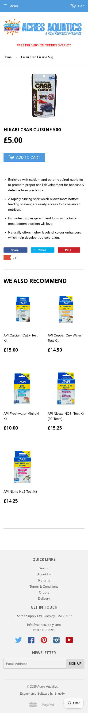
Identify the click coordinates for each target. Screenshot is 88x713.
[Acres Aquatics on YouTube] (69, 641)
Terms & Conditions (44, 586)
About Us (44, 574)
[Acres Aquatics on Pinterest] (43, 641)
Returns (44, 580)
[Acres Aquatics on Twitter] (18, 641)
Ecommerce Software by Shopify (42, 693)
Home (7, 57)
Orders (44, 592)
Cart (80, 6)
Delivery (44, 598)
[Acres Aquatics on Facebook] (31, 641)
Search (44, 568)
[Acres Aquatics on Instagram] (56, 641)
